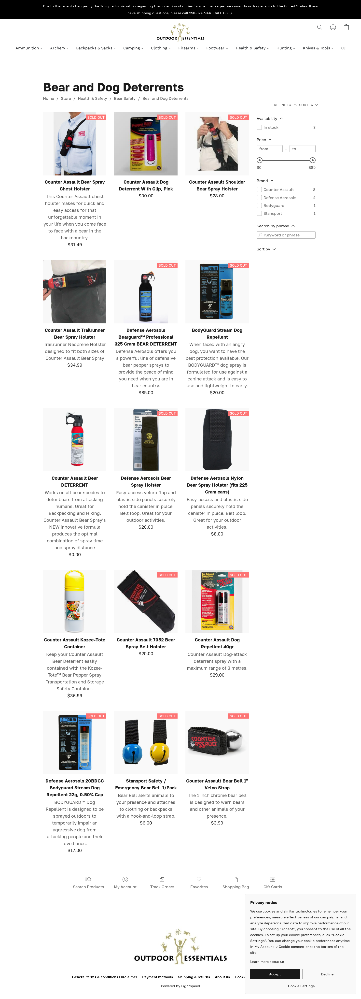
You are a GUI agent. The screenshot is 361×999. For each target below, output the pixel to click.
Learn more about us (267, 961)
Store (66, 98)
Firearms (187, 48)
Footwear (216, 48)
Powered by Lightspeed (180, 986)
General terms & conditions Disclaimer (104, 977)
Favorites (199, 886)
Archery (58, 48)
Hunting (285, 48)
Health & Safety (251, 48)
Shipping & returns (194, 977)
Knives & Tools (317, 48)
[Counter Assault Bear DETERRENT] (74, 439)
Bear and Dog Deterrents (165, 98)
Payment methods (157, 977)
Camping (132, 48)
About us (222, 977)
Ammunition (27, 48)
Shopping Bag (235, 886)
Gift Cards (273, 886)
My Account (125, 886)
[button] (180, 32)
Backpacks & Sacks (94, 48)
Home (48, 98)
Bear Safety (125, 98)
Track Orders (162, 886)
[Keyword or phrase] (260, 235)
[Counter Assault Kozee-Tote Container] (74, 601)
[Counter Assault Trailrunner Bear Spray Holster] (74, 291)
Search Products (88, 886)
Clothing (159, 48)
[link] (223, 13)
